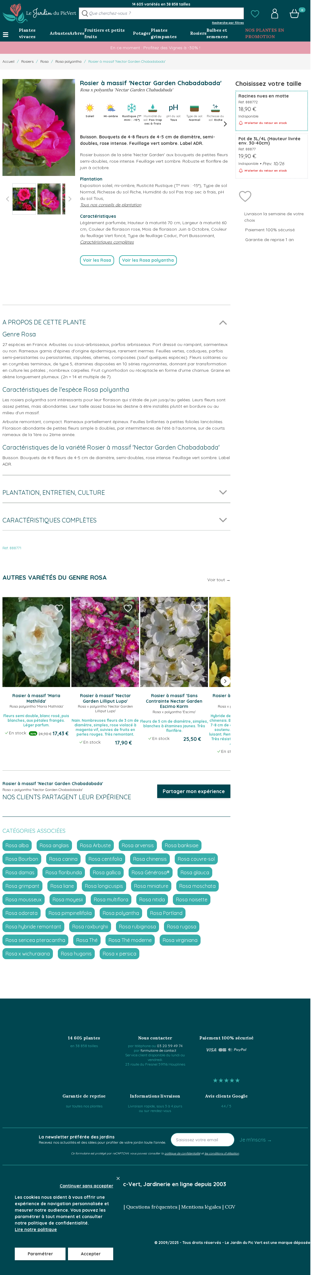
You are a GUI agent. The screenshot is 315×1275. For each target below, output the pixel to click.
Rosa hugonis (76, 954)
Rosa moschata (197, 886)
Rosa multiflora (111, 899)
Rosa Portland (166, 913)
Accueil (8, 61)
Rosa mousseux (24, 899)
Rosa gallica (107, 872)
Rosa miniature (151, 886)
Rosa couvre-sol (196, 859)
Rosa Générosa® (150, 872)
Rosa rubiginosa (137, 926)
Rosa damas (20, 872)
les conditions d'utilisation (222, 1153)
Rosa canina (63, 859)
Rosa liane (62, 886)
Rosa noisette (191, 899)
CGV (230, 1207)
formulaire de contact (158, 1050)
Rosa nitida (152, 899)
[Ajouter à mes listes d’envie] (245, 196)
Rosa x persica (119, 954)
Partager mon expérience (194, 791)
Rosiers (27, 61)
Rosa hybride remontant (33, 926)
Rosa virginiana (180, 940)
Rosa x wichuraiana (28, 954)
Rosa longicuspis (104, 886)
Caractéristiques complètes (107, 242)
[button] (255, 13)
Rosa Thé (87, 940)
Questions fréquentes (151, 1207)
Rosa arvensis (138, 845)
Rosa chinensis (150, 859)
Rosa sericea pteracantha (35, 940)
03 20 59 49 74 (169, 1045)
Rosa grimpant (22, 886)
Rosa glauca (195, 872)
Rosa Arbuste (95, 845)
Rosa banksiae (181, 845)
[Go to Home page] (39, 13)
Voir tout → (218, 579)
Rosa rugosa (181, 926)
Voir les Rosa (97, 260)
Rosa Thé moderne (130, 940)
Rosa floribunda (64, 872)
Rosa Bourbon (22, 859)
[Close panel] (118, 1178)
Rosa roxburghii (90, 926)
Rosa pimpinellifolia (70, 913)
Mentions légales (201, 1207)
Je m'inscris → (255, 1140)
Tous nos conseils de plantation (110, 205)
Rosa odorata (22, 913)
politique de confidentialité (182, 1153)
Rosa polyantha (68, 61)
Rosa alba (17, 845)
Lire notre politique (36, 1229)
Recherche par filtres (228, 22)
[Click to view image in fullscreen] (38, 127)
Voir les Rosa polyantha (148, 260)
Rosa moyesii (68, 899)
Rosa (44, 61)
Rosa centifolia (105, 859)
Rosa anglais (54, 845)
